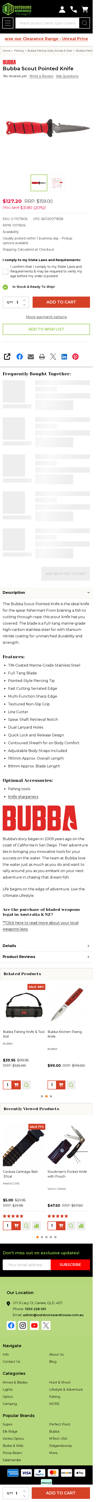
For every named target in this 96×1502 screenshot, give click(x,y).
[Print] (42, 356)
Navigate (12, 1345)
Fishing (54, 1397)
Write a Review (41, 76)
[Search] (84, 23)
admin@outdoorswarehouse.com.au (53, 1315)
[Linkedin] (64, 356)
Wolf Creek (12, 1188)
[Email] (31, 356)
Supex (7, 1424)
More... (54, 1453)
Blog (52, 1362)
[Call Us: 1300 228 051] (74, 9)
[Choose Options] (60, 1084)
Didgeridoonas (60, 1446)
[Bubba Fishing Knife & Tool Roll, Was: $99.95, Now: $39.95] (24, 1005)
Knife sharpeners (23, 797)
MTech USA (58, 1439)
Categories (14, 1373)
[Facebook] (20, 356)
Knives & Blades (15, 1382)
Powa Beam (57, 1189)
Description (14, 592)
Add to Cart (61, 302)
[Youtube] (34, 1325)
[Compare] (36, 1225)
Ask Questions (67, 76)
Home (6, 50)
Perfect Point (59, 1424)
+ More (36, 1195)
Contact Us (11, 1362)
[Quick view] (26, 1084)
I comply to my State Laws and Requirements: (42, 260)
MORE (54, 1404)
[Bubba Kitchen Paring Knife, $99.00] (69, 1005)
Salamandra (12, 1460)
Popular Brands (19, 1415)
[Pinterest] (75, 356)
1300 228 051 (35, 1309)
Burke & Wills (13, 1446)
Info (6, 1354)
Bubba (54, 1431)
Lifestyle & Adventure (66, 1390)
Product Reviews (19, 957)
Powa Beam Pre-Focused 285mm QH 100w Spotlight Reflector (68, 1176)
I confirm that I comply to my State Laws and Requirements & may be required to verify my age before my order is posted (46, 271)
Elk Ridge (10, 1431)
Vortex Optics (13, 1439)
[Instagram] (22, 1325)
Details (9, 946)
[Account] (62, 9)
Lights (8, 1390)
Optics (8, 1397)
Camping (10, 1404)
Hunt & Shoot (60, 1382)
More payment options (46, 317)
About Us (56, 1354)
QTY (10, 302)
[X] (53, 356)
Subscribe (70, 1265)
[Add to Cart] (16, 1084)
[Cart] (85, 9)
